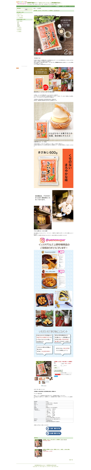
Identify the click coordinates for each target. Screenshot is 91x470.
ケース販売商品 (20, 17)
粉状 (18, 23)
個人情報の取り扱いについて (40, 465)
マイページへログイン (48, 6)
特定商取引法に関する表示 (51, 465)
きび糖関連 (39, 8)
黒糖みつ (18, 26)
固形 (18, 22)
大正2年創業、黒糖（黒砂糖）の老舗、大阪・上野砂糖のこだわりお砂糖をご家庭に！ (42, 4)
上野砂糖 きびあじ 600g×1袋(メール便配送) (52, 439)
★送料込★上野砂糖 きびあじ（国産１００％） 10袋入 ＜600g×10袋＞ (56, 449)
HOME (34, 8)
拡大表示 (44, 385)
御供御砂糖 (19, 29)
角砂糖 (18, 25)
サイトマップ (71, 6)
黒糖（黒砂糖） (20, 21)
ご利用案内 (57, 6)
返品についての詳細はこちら (66, 374)
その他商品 (19, 31)
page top (71, 459)
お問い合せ (64, 6)
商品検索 (19, 8)
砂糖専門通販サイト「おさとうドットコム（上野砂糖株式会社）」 (44, 2)
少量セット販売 (20, 15)
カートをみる (39, 6)
